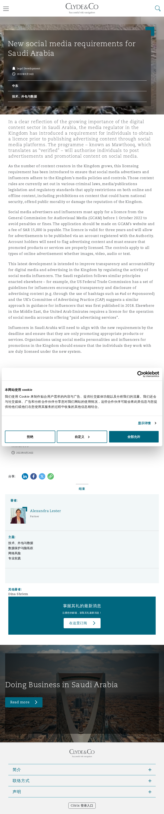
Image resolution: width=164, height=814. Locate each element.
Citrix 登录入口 (82, 805)
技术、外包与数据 (20, 543)
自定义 (79, 436)
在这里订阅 (78, 623)
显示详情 (144, 423)
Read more (20, 702)
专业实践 (14, 558)
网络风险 (14, 553)
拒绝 (30, 436)
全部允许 (133, 436)
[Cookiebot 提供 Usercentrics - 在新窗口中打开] (140, 374)
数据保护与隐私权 (20, 548)
